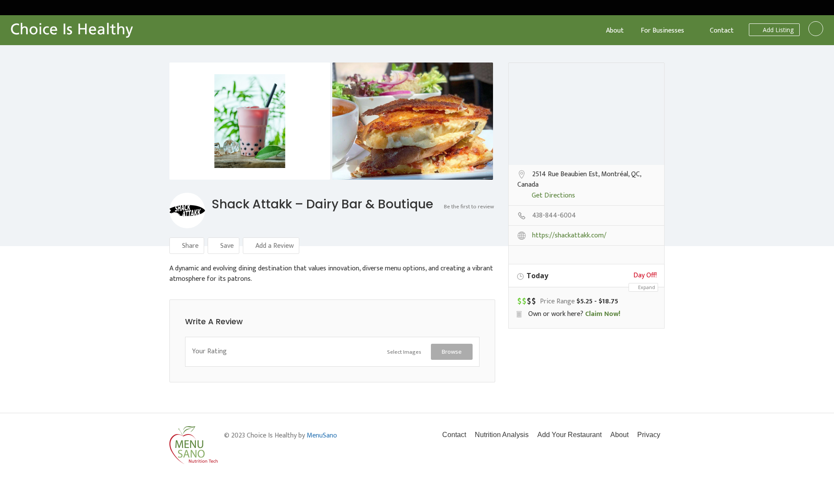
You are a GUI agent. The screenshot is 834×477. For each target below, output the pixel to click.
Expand (646, 287)
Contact (722, 30)
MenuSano (322, 435)
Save (226, 246)
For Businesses (662, 30)
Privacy (648, 434)
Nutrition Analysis (502, 434)
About (615, 30)
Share (189, 246)
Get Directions (553, 196)
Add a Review (274, 246)
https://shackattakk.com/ (569, 236)
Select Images (404, 352)
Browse (452, 351)
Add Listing (777, 30)
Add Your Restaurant (569, 434)
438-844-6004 (554, 216)
